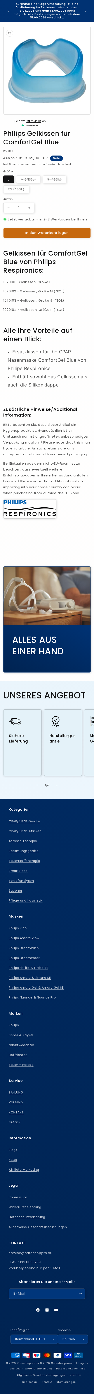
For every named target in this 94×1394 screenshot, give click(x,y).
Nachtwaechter (21, 1045)
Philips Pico (18, 928)
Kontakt (47, 1382)
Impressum (18, 1197)
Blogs (13, 1150)
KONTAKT (16, 1112)
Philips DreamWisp (24, 948)
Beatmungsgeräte (24, 851)
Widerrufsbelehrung (25, 1207)
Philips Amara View (24, 938)
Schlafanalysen (21, 881)
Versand (26, 164)
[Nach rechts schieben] (56, 785)
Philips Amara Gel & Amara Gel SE (36, 987)
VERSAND (16, 1102)
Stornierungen (66, 1382)
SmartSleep (18, 871)
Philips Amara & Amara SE (30, 977)
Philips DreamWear (24, 958)
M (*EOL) (31, 180)
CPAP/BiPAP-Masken (25, 831)
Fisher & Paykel (21, 1035)
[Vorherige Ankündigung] (8, 11)
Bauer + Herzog (21, 1065)
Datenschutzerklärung (27, 1217)
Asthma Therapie (23, 841)
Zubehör (15, 890)
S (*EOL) (56, 180)
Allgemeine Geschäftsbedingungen (38, 1227)
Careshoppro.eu (28, 1363)
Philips (14, 1025)
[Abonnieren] (80, 1293)
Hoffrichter (18, 1055)
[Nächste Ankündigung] (86, 11)
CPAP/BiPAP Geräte (24, 821)
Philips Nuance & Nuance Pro (32, 997)
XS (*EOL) (18, 190)
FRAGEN (15, 1122)
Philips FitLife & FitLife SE (28, 968)
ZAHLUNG (16, 1092)
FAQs (13, 1160)
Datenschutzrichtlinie (70, 1368)
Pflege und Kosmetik (25, 900)
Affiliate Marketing (24, 1169)
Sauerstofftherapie (24, 861)
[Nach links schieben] (37, 785)
